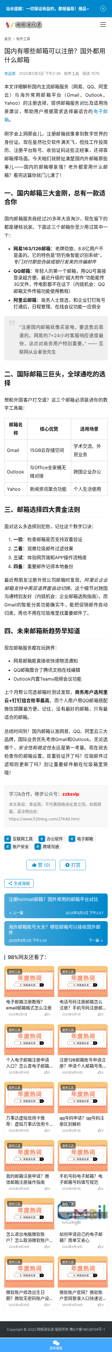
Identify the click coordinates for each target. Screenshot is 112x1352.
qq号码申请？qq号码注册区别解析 (81, 1121)
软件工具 (71, 73)
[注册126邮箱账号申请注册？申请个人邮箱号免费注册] (83, 1039)
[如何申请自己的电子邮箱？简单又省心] (83, 1213)
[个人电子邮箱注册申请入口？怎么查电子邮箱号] (29, 1039)
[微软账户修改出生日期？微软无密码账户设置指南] (29, 1272)
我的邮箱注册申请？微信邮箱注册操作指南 (27, 1179)
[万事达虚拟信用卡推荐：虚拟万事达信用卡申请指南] (29, 1097)
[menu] (103, 24)
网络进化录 (45, 1329)
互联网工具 (23, 838)
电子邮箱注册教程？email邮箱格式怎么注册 (29, 1005)
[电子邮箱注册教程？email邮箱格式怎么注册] (29, 981)
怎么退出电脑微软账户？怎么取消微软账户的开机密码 (27, 1237)
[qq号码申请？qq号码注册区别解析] (83, 1097)
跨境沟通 (51, 846)
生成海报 (21, 883)
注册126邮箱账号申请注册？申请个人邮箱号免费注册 (82, 1063)
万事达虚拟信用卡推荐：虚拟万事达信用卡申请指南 (27, 1121)
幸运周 (10, 73)
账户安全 (21, 846)
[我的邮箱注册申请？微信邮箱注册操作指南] (29, 1155)
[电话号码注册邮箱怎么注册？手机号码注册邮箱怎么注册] (83, 981)
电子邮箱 (85, 838)
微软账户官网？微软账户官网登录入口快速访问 (81, 1295)
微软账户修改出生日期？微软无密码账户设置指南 (27, 1295)
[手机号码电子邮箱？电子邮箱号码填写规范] (83, 1155)
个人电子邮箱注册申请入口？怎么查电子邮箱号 (27, 1063)
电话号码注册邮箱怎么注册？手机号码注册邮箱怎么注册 (81, 1005)
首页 (7, 39)
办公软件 (55, 838)
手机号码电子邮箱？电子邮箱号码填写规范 (81, 1179)
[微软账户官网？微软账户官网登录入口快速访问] (83, 1272)
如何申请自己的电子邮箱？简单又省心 (81, 1237)
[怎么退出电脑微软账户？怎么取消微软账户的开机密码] (29, 1213)
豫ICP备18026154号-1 (87, 1329)
